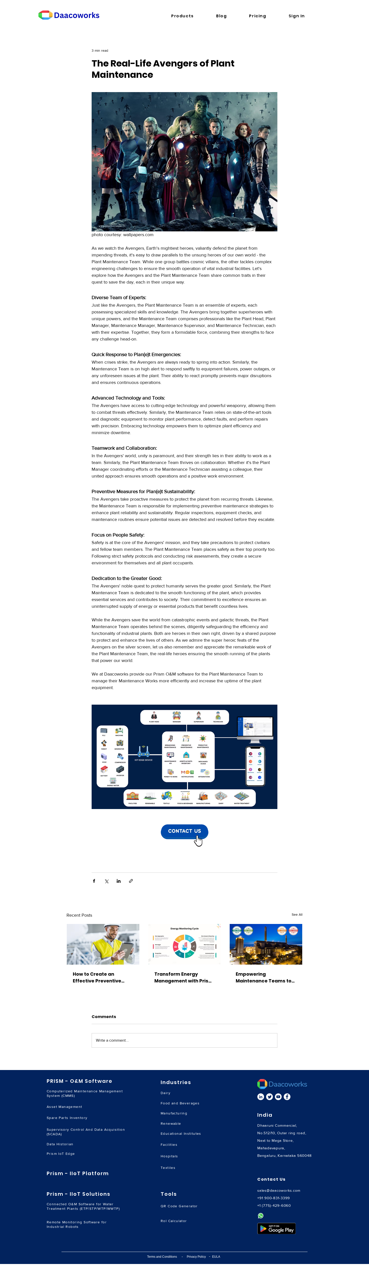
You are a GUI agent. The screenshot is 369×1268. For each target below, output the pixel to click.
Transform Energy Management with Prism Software (183, 977)
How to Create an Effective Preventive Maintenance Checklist (100, 977)
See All (297, 914)
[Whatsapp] (260, 1215)
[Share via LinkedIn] (118, 881)
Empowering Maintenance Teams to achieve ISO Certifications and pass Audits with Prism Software (264, 977)
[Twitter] (269, 1096)
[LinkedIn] (260, 1096)
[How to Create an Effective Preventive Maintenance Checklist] (103, 944)
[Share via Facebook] (94, 881)
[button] (190, 16)
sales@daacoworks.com (278, 1190)
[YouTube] (278, 1096)
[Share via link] (131, 881)
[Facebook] (287, 1096)
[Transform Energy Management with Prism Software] (184, 944)
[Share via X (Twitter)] (106, 881)
